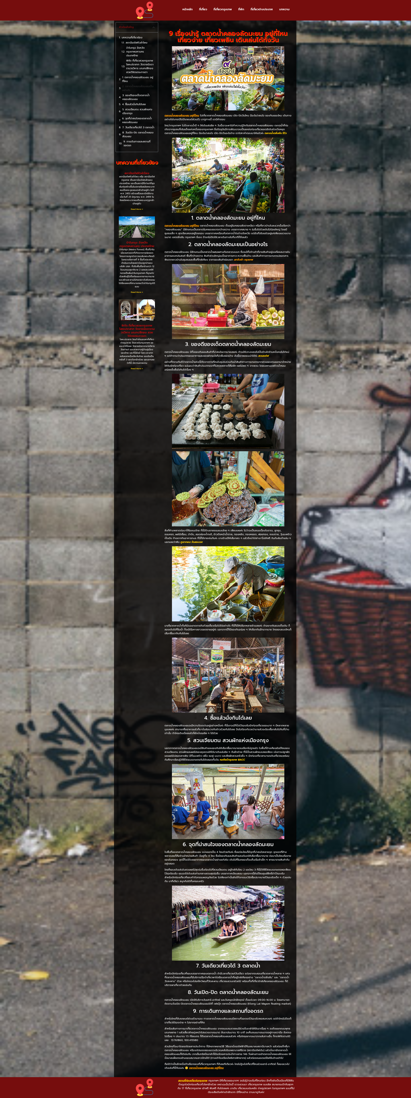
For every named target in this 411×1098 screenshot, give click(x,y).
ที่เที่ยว (203, 9)
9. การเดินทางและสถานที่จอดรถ (136, 143)
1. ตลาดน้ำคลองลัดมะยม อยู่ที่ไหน (137, 79)
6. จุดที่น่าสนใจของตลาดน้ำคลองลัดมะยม (137, 120)
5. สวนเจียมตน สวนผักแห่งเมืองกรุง (137, 111)
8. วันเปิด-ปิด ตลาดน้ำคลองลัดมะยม (137, 134)
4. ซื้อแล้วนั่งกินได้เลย (134, 104)
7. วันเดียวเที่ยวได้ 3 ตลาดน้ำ (138, 127)
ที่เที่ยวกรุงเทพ (223, 9)
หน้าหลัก (187, 9)
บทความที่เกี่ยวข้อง (132, 37)
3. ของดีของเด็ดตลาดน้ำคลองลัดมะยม (136, 97)
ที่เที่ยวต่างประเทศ (262, 9)
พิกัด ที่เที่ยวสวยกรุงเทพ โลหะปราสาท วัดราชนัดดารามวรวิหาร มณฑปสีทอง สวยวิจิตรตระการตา (140, 66)
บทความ (284, 9)
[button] (154, 27)
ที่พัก (241, 9)
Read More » (137, 209)
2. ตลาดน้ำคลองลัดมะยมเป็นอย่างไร (137, 88)
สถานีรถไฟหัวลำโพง (136, 43)
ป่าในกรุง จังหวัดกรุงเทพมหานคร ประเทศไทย (135, 51)
